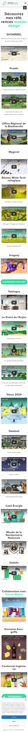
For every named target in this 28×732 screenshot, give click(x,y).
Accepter (14, 717)
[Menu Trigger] (25, 7)
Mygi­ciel (14, 152)
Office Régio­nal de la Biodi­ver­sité (14, 124)
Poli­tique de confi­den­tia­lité (18, 729)
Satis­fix (14, 562)
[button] (25, 700)
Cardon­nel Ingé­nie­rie (14, 667)
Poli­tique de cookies (7, 729)
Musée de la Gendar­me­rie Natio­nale (14, 535)
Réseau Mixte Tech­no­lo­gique (14, 179)
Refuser (14, 721)
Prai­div (14, 68)
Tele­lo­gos (14, 291)
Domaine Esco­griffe (14, 630)
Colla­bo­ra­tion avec (14, 592)
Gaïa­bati (14, 431)
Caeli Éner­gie (13, 506)
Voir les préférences (14, 726)
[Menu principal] (25, 3)
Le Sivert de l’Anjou (14, 317)
